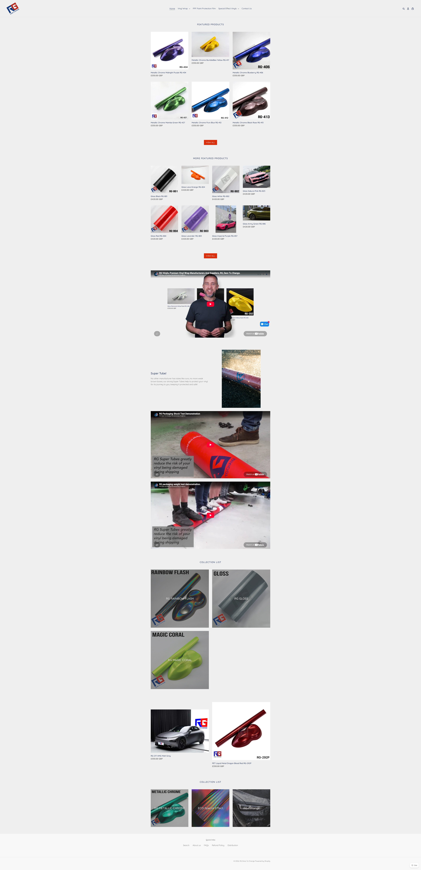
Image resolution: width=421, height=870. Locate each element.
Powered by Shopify (262, 861)
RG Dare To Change (247, 861)
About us (197, 845)
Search (186, 845)
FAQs (206, 845)
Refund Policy (218, 845)
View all (210, 142)
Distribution (233, 845)
